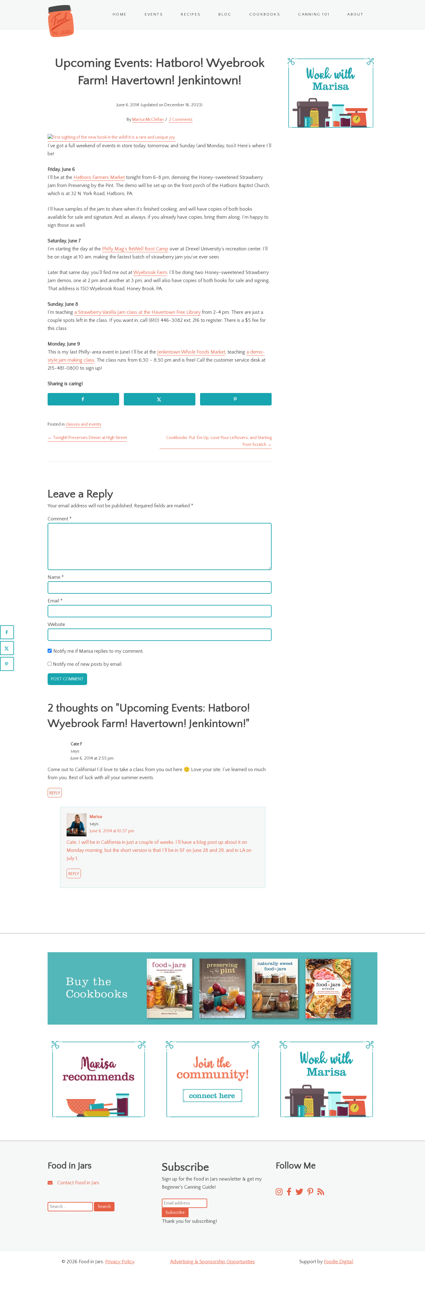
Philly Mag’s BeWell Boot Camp (135, 249)
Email (55, 601)
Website (56, 624)
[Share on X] (159, 399)
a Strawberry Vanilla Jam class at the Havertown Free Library (137, 312)
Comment (60, 519)
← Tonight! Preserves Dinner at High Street (87, 437)
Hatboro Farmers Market (99, 177)
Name (56, 577)
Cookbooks (264, 14)
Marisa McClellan (148, 119)
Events (154, 14)
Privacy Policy (119, 1261)
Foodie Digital (338, 1261)
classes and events (83, 424)
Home (120, 14)
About (355, 14)
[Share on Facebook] (83, 399)
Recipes (191, 14)
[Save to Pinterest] (236, 399)
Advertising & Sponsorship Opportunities (212, 1261)
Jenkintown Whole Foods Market (191, 352)
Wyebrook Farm (150, 272)
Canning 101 (313, 14)
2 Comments (181, 119)
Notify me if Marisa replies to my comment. (98, 651)
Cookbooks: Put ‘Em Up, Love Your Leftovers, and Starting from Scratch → (219, 441)
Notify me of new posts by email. (87, 664)
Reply (54, 793)
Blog (224, 14)
